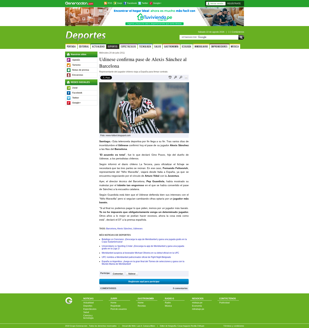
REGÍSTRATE (234, 3)
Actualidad (88, 302)
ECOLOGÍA (186, 46)
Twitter (145, 3)
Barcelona (111, 228)
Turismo (76, 65)
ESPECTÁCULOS (128, 46)
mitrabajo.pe (198, 309)
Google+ (157, 3)
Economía (197, 306)
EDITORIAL (84, 46)
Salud (86, 312)
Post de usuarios (119, 309)
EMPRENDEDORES (219, 46)
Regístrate (116, 306)
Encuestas (77, 75)
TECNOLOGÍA (145, 46)
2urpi (119, 3)
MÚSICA (235, 46)
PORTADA (71, 46)
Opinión (76, 60)
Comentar (118, 274)
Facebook (132, 3)
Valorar (132, 274)
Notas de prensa (80, 70)
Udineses (138, 228)
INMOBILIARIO (201, 46)
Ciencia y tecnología (88, 316)
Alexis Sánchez (124, 228)
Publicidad (224, 302)
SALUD (157, 46)
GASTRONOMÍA (171, 46)
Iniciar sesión (216, 3)
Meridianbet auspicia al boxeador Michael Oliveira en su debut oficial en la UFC (140, 253)
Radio (168, 302)
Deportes (87, 306)
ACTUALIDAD (98, 46)
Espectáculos (89, 309)
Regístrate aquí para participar (144, 281)
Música (168, 306)
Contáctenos (238, 32)
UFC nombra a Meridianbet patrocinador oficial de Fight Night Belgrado (136, 257)
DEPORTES (113, 46)
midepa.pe (197, 302)
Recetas (142, 306)
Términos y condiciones (233, 326)
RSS (110, 3)
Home (113, 302)
